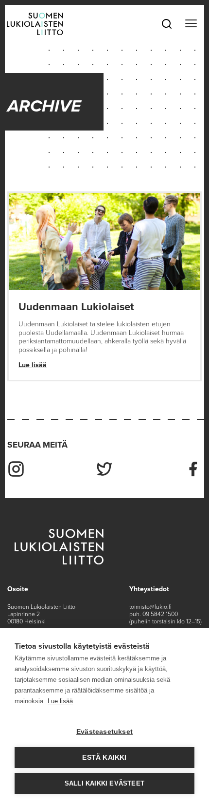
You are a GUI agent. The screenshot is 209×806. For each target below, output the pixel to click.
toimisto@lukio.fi (150, 606)
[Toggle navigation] (190, 24)
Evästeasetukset (104, 731)
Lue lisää (32, 365)
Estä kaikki (104, 757)
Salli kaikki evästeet (104, 783)
